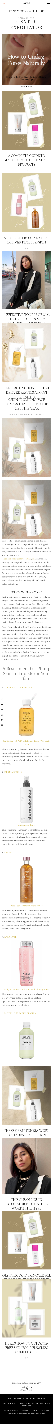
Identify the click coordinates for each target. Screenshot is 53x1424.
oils (33, 559)
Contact (25, 1410)
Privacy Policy (11, 1410)
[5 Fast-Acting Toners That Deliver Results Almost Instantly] (26, 352)
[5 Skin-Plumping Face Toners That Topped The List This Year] (26, 447)
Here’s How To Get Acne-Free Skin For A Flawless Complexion (26, 1348)
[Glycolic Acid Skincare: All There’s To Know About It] (26, 1240)
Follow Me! (26, 1390)
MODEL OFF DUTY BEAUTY (20, 1013)
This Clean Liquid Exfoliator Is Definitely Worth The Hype (26, 1204)
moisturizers (18, 559)
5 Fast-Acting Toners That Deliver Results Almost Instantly (26, 392)
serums (28, 559)
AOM (26, 3)
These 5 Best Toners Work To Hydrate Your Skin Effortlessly (26, 1135)
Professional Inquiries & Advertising (26, 1398)
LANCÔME (10, 937)
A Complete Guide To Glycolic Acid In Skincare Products (26, 160)
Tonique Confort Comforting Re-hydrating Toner (26, 989)
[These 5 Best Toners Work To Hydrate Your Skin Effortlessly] (26, 1095)
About (35, 1410)
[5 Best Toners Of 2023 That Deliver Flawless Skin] (26, 202)
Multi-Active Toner (26, 825)
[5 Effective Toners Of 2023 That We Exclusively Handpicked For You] (26, 280)
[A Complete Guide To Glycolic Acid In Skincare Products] (26, 120)
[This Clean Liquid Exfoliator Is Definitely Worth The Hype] (26, 1166)
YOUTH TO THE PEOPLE (18, 687)
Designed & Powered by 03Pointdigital (26, 1414)
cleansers (6, 559)
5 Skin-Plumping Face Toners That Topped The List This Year (26, 404)
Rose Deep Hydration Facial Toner (26, 906)
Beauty (31, 414)
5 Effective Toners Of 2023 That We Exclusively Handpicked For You (27, 319)
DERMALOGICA (13, 772)
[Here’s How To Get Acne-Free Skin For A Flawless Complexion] (26, 1308)
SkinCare (39, 414)
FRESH (8, 852)
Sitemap (45, 1410)
